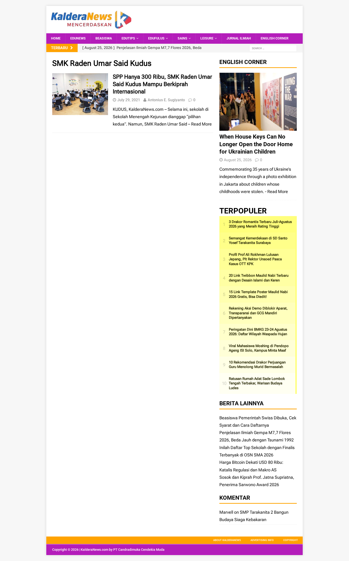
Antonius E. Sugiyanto (166, 100)
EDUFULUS (156, 38)
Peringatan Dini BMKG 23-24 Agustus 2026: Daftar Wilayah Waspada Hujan (258, 331)
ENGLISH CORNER (274, 38)
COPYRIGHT (290, 540)
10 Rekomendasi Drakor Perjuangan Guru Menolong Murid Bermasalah (257, 364)
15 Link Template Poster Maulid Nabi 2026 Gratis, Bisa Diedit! (258, 294)
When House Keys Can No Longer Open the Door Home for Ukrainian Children (256, 144)
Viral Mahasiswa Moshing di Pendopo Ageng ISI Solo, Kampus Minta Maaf (259, 348)
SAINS (182, 38)
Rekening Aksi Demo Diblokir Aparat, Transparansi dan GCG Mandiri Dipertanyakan (258, 313)
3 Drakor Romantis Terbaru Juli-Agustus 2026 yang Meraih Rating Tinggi (260, 224)
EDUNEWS (78, 38)
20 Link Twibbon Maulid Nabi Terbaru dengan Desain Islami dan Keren (258, 277)
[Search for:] (273, 48)
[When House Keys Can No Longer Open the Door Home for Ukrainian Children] (258, 127)
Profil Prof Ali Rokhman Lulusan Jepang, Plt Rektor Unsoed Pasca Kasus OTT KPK (255, 259)
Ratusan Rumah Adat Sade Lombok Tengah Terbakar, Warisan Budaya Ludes (257, 383)
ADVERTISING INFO (262, 540)
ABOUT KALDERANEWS (227, 540)
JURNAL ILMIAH (238, 38)
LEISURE (206, 38)
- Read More (276, 191)
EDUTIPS (128, 38)
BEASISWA (103, 38)
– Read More (200, 123)
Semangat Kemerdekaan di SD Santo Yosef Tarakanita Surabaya (258, 240)
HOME (56, 38)
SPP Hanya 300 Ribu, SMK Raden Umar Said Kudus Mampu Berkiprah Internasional (162, 84)
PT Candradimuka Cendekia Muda (139, 549)
